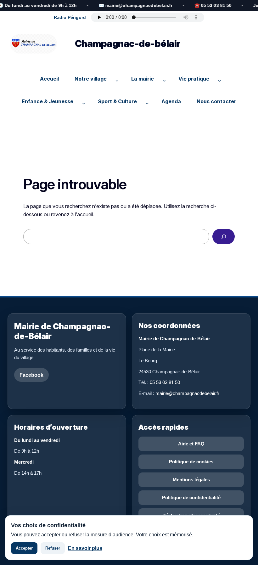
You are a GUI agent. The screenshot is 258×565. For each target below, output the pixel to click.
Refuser (52, 548)
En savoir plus (85, 548)
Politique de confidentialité (191, 497)
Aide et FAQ (191, 443)
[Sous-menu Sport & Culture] (145, 101)
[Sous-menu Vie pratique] (218, 79)
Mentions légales (191, 479)
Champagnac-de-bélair (128, 43)
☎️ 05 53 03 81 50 (213, 5)
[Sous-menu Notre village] (115, 79)
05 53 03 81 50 (165, 382)
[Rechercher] (223, 236)
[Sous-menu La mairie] (162, 79)
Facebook (31, 375)
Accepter (24, 548)
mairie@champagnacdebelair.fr (187, 393)
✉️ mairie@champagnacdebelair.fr (135, 5)
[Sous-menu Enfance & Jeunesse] (82, 101)
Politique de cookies (191, 461)
